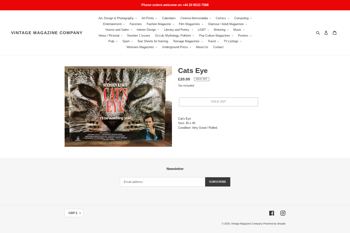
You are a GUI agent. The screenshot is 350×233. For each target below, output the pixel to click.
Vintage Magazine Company (47, 33)
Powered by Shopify (274, 223)
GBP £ (72, 213)
